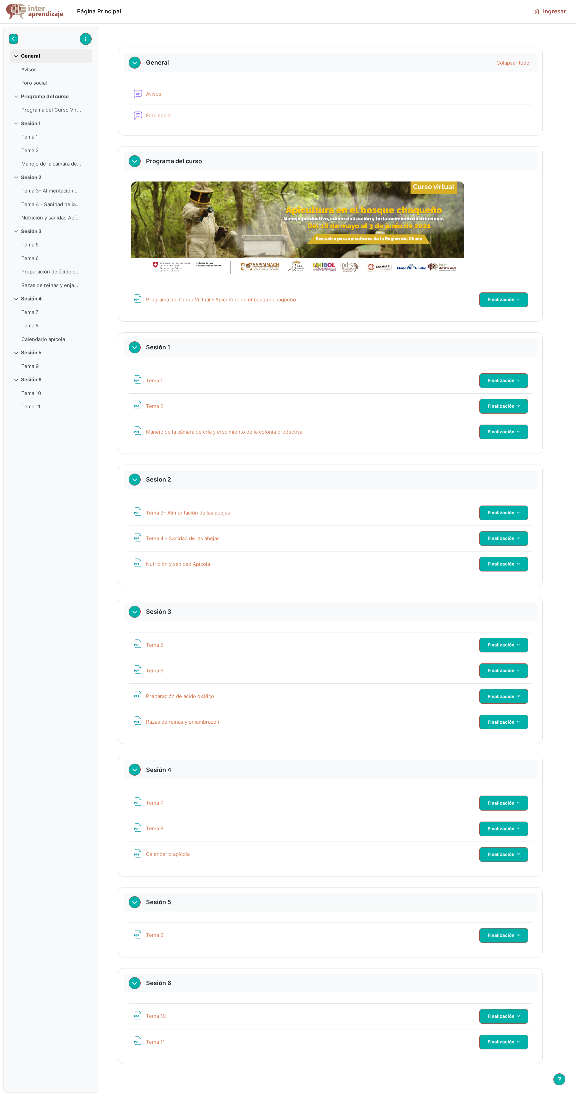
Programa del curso (45, 96)
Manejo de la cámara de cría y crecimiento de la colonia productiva (51, 164)
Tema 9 (30, 366)
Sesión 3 (31, 231)
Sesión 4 (31, 298)
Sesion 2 (31, 177)
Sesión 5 (31, 352)
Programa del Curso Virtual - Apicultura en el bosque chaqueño (51, 110)
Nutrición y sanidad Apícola (51, 217)
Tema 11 (30, 406)
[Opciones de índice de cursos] (86, 39)
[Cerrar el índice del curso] (13, 39)
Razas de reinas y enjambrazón (51, 285)
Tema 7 (30, 312)
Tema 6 (30, 258)
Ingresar (554, 11)
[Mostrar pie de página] (559, 1079)
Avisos (29, 69)
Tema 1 (29, 137)
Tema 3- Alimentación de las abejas (51, 190)
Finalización (501, 299)
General (30, 56)
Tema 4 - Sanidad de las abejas (51, 204)
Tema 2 (30, 150)
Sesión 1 (31, 123)
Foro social (34, 83)
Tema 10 (31, 393)
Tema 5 (30, 244)
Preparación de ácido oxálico (51, 271)
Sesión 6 (31, 379)
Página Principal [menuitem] (99, 11)
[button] (135, 63)
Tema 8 (30, 325)
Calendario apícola (43, 339)
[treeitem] (50, 69)
